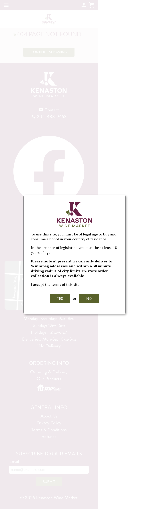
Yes (60, 298)
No (89, 298)
